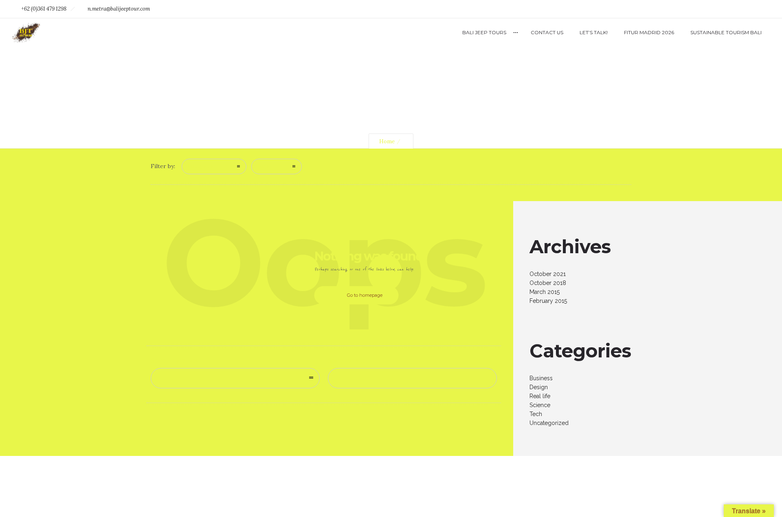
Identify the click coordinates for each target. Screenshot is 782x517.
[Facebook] (725, 9)
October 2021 (547, 274)
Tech (535, 414)
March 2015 (544, 292)
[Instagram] (743, 9)
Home (387, 141)
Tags (263, 166)
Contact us (547, 32)
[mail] (761, 9)
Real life (539, 396)
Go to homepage (364, 295)
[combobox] (235, 378)
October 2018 (547, 283)
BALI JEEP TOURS (484, 32)
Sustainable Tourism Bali (726, 32)
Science (539, 405)
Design (538, 387)
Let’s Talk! (594, 32)
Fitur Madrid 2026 (649, 32)
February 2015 (548, 301)
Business (541, 378)
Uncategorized (549, 423)
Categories (200, 166)
